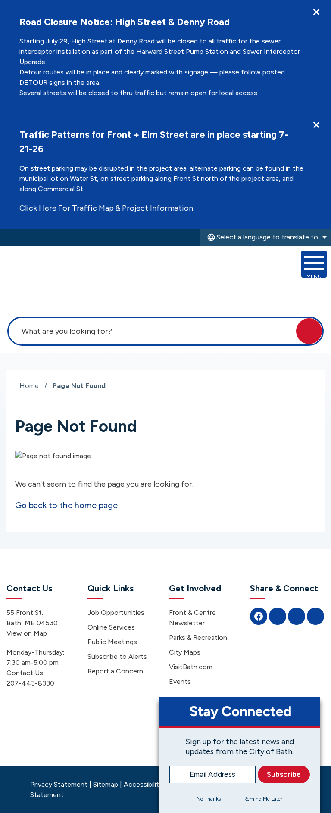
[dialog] (239, 755)
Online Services (111, 627)
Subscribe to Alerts (117, 656)
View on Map (26, 633)
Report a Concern (115, 671)
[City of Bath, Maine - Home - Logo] (53, 276)
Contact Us (24, 673)
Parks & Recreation (198, 637)
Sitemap (105, 784)
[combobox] (265, 237)
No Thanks (209, 799)
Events (180, 681)
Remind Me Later (263, 799)
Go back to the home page (66, 505)
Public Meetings (112, 642)
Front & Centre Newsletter (192, 617)
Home (29, 386)
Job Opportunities (115, 612)
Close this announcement (316, 12)
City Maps (184, 652)
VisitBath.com (190, 667)
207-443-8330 (30, 683)
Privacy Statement (58, 784)
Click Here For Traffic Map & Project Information (106, 208)
